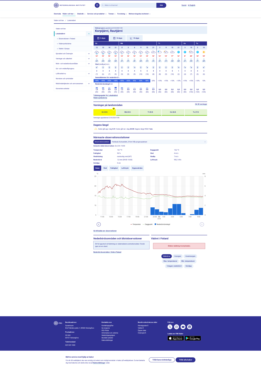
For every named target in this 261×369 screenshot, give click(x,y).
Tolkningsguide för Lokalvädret (105, 95)
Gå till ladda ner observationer (105, 231)
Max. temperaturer (170, 261)
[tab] (101, 38)
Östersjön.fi (142, 333)
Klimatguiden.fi (143, 326)
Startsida (57, 14)
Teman (111, 14)
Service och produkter (96, 14)
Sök (161, 5)
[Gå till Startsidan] (72, 5)
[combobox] (129, 5)
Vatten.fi (141, 328)
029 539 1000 (70, 345)
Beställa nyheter (107, 338)
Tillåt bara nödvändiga (161, 360)
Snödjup (189, 266)
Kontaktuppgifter (107, 326)
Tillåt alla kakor (185, 360)
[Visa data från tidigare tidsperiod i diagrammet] (99, 224)
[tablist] (150, 38)
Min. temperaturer (188, 261)
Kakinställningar (107, 340)
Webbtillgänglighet (108, 335)
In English (191, 5)
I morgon (177, 256)
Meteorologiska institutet (139, 14)
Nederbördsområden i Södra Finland (107, 252)
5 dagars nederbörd (174, 266)
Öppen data (142, 330)
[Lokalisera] (97, 5)
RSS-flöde (105, 330)
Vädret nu (166, 256)
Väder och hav (68, 14)
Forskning (121, 14)
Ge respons (106, 328)
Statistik (80, 14)
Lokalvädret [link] (71, 20)
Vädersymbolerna (100, 98)
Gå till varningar (201, 104)
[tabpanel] (150, 67)
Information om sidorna (110, 333)
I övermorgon (190, 256)
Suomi (184, 5)
